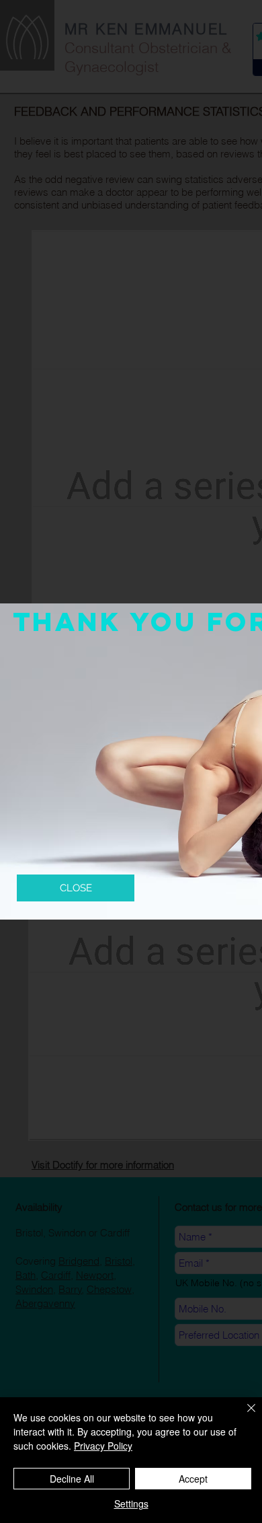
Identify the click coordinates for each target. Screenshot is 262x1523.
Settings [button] (131, 1503)
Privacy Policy (103, 1445)
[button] (75, 888)
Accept (193, 1478)
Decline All (72, 1478)
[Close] (243, 1416)
